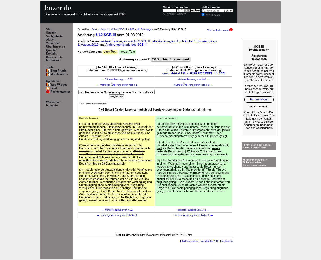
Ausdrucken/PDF (210, 241)
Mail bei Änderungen (218, 30)
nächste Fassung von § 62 (194, 79)
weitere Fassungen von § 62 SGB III (126, 41)
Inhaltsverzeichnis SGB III (113, 29)
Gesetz (181, 14)
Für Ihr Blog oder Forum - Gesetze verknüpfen (257, 146)
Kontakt (51, 53)
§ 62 (131, 29)
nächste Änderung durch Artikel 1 (194, 84)
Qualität (51, 50)
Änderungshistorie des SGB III (126, 44)
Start (49, 29)
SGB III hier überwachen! (170, 59)
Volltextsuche (211, 7)
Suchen (51, 32)
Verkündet (53, 43)
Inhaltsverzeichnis (189, 241)
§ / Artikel (169, 14)
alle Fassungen (145, 29)
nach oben (227, 241)
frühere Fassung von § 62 (117, 79)
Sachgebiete (54, 36)
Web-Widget (58, 84)
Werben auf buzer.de (53, 104)
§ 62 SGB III (106, 35)
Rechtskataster (60, 91)
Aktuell (50, 39)
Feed (53, 88)
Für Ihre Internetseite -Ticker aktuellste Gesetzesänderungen (255, 162)
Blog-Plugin (58, 70)
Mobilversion (59, 74)
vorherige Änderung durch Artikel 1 (116, 84)
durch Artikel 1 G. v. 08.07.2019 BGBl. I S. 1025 (193, 73)
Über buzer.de (55, 46)
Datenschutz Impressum (54, 59)
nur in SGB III (214, 15)
